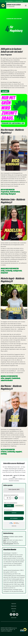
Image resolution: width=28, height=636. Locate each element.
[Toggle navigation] (25, 6)
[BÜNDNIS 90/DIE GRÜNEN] (3, 5)
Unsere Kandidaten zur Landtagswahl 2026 (14, 1)
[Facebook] (11, 614)
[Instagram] (14, 614)
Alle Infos (5, 91)
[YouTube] (17, 614)
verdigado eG (9, 631)
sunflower (11, 629)
